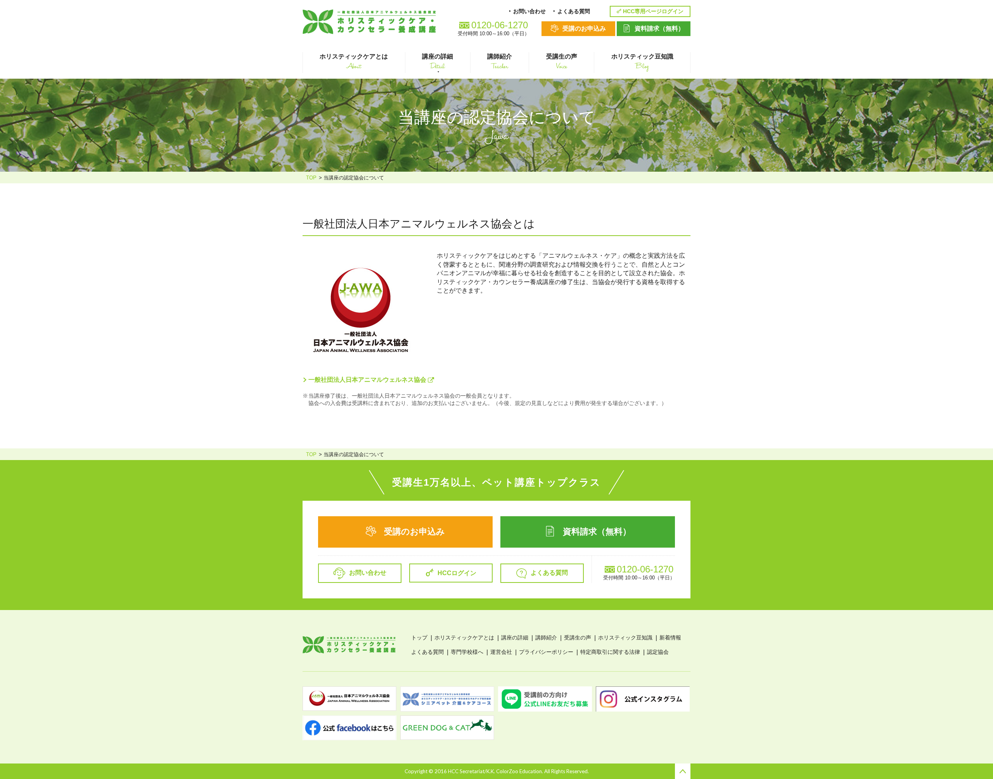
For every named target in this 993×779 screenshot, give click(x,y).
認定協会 (658, 652)
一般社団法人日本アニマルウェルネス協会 (368, 379)
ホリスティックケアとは (464, 637)
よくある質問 (427, 652)
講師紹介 (546, 637)
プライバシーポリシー (546, 652)
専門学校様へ (467, 652)
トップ (419, 637)
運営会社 (501, 652)
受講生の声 (577, 637)
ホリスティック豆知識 (625, 637)
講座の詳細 (514, 637)
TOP (311, 178)
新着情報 (670, 637)
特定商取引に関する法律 (610, 652)
